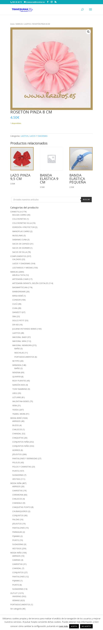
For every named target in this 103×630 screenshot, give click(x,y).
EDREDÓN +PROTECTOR (23, 227)
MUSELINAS (17, 235)
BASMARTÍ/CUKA (19, 287)
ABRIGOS (16, 421)
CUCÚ (14, 304)
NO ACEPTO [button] (86, 626)
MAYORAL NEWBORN (22, 345)
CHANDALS (17, 503)
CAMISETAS (17, 490)
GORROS (16, 450)
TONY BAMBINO (19, 389)
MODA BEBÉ (16, 418)
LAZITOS (27, 24)
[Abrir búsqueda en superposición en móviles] (51, 199)
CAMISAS (16, 560)
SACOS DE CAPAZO (21, 243)
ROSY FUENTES (19, 380)
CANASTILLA (16, 211)
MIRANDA (16, 365)
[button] (88, 31)
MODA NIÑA (15, 483)
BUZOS (15, 425)
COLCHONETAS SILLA (22, 223)
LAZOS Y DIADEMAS (38, 136)
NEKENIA (16, 372)
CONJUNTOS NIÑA (20, 442)
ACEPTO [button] (74, 626)
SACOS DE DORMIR (21, 248)
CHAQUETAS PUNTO (21, 507)
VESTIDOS (16, 548)
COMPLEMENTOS (18, 256)
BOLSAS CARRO (19, 215)
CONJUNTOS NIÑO (20, 446)
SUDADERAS (17, 475)
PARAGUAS (17, 532)
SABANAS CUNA (19, 239)
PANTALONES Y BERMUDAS (24, 458)
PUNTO (15, 471)
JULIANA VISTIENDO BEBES (24, 328)
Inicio (12, 24)
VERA (14, 405)
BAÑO (17, 348)
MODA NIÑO (16, 552)
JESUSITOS (17, 454)
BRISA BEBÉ (17, 295)
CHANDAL (16, 433)
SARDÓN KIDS (18, 385)
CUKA (14, 308)
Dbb (14, 316)
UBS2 (14, 393)
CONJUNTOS (18, 515)
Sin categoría (16, 608)
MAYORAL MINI (19, 341)
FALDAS (15, 519)
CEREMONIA (17, 494)
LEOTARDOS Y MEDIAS (22, 267)
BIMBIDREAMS (19, 291)
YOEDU (15, 409)
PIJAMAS (16, 536)
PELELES (16, 462)
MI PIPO (16, 361)
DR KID (15, 324)
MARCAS (19, 24)
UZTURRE (16, 397)
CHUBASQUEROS (19, 511)
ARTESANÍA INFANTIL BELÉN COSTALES (30, 283)
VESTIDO (16, 479)
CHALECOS (17, 429)
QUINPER (16, 376)
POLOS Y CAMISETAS (21, 466)
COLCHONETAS (19, 219)
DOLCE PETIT (18, 320)
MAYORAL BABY (19, 337)
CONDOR (16, 299)
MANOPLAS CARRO (21, 231)
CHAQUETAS (17, 437)
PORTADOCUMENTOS (24, 357)
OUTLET (14, 593)
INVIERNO (16, 596)
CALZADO (16, 259)
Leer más (63, 626)
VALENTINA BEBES (20, 401)
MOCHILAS (19, 352)
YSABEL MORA (18, 414)
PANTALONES (18, 528)
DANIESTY (16, 312)
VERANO (16, 600)
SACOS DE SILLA (19, 252)
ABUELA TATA (18, 275)
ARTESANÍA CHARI (20, 279)
